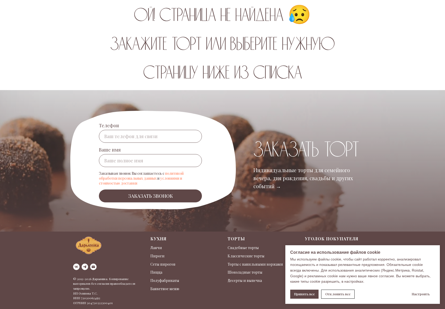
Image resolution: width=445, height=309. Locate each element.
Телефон (109, 125)
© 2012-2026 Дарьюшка (90, 279)
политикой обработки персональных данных (141, 176)
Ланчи (156, 247)
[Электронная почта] (93, 267)
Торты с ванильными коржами (255, 264)
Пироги (157, 255)
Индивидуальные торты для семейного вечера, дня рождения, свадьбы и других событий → (303, 178)
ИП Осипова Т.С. (85, 293)
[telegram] (85, 267)
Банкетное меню (164, 288)
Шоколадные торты (245, 272)
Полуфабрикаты (164, 280)
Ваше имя (110, 150)
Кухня (158, 238)
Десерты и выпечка (245, 280)
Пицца (156, 272)
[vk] (76, 267)
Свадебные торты (243, 247)
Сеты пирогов (162, 264)
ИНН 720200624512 (86, 298)
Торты (236, 238)
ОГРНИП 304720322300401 (93, 303)
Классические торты (246, 255)
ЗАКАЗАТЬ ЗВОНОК (150, 196)
